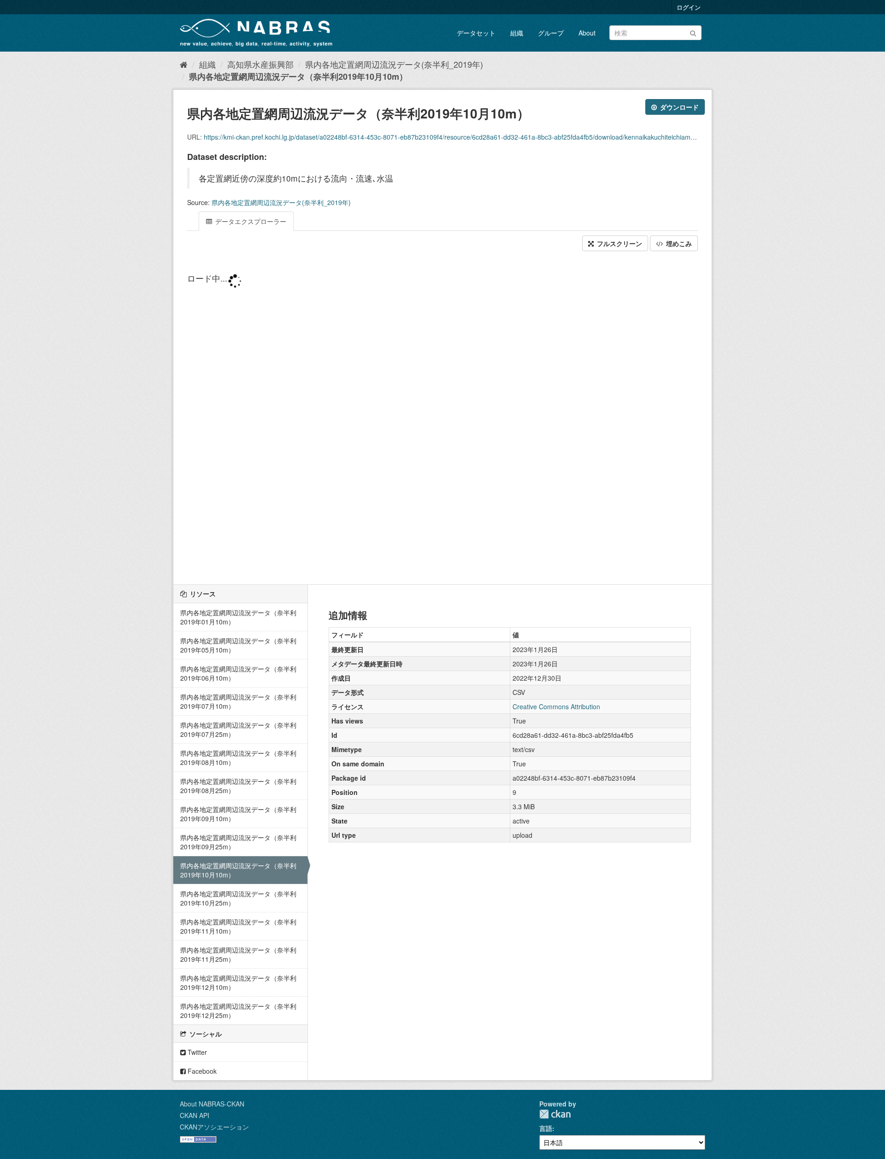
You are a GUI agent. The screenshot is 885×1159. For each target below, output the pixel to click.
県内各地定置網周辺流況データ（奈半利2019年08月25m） (238, 786)
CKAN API (194, 1115)
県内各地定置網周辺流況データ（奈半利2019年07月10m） (238, 701)
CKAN (555, 1114)
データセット (476, 32)
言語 (545, 1128)
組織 (516, 32)
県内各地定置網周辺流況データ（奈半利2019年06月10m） (238, 673)
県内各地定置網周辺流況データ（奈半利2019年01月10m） (238, 617)
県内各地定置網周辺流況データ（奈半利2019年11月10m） (238, 926)
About (587, 32)
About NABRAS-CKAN (212, 1103)
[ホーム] (184, 64)
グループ (551, 32)
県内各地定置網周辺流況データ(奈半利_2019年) (394, 64)
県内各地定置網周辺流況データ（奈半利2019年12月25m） (238, 1010)
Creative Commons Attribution (556, 706)
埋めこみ (678, 243)
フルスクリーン (618, 243)
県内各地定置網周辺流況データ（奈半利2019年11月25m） (238, 954)
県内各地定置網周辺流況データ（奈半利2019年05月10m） (238, 645)
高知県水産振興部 (260, 64)
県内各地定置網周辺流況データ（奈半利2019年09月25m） (238, 842)
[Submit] (693, 32)
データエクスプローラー (249, 221)
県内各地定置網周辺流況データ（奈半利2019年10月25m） (238, 898)
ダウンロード (678, 107)
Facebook (201, 1071)
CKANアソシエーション (214, 1126)
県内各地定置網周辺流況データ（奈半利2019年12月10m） (238, 982)
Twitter (196, 1052)
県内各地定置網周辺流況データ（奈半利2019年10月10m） (298, 76)
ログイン (689, 7)
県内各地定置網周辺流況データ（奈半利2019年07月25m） (238, 729)
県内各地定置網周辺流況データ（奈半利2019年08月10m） (238, 757)
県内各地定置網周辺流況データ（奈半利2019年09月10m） (238, 814)
